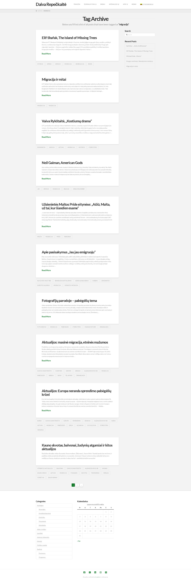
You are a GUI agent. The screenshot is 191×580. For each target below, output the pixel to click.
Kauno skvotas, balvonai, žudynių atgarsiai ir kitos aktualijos (77, 447)
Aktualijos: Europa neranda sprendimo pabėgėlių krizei (76, 392)
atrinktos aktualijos (45, 468)
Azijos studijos (41, 529)
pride (58, 236)
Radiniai (39, 549)
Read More (46, 54)
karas (114, 421)
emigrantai (41, 147)
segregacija (80, 64)
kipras (49, 64)
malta (39, 236)
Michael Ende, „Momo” (133, 56)
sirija (59, 375)
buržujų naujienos (82, 281)
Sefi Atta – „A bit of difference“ (136, 46)
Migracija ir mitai (54, 79)
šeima (90, 64)
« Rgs (78, 541)
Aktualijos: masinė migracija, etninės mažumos (75, 342)
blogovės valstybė (44, 281)
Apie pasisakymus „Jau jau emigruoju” (69, 252)
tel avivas (68, 375)
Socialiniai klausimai (45, 513)
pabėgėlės (65, 327)
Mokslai (39, 541)
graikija (87, 421)
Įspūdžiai (39, 533)
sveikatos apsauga (71, 285)
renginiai (67, 236)
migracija (68, 64)
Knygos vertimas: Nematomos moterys (139, 61)
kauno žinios (42, 473)
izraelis (77, 371)
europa (68, 371)
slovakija (80, 425)
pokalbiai (74, 473)
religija (66, 189)
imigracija (41, 105)
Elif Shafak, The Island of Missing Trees (69, 38)
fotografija (41, 327)
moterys (82, 147)
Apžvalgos (40, 505)
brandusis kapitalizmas (63, 281)
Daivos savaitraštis (44, 371)
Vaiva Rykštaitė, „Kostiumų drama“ (67, 121)
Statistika (42, 517)
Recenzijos (42, 509)
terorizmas (95, 473)
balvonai (60, 468)
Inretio (97, 577)
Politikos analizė (42, 545)
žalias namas (52, 477)
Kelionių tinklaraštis (43, 537)
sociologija (91, 425)
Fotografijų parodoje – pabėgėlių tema (69, 300)
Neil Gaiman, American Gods (62, 162)
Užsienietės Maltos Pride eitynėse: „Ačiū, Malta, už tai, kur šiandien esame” (76, 206)
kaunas (104, 468)
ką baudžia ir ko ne (91, 371)
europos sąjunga (43, 285)
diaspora (59, 371)
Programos (42, 557)
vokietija (40, 477)
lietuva (61, 147)
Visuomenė (42, 521)
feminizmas (77, 421)
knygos (58, 64)
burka (39, 421)
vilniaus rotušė (90, 327)
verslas (106, 473)
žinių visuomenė (79, 189)
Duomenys (42, 553)
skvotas (84, 473)
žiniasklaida (104, 327)
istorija (40, 64)
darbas (95, 281)
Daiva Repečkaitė (51, 4)
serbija (51, 375)
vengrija (40, 430)
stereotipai (93, 147)
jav (38, 189)
